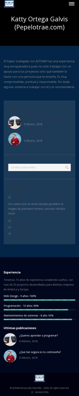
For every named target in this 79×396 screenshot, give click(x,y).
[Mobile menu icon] (71, 3)
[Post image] (14, 122)
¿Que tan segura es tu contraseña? (44, 135)
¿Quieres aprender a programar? (43, 118)
